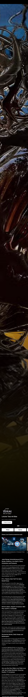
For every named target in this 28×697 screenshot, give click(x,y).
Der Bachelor (20, 681)
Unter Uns (4, 652)
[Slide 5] (23, 528)
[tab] (3, 5)
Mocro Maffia (7, 642)
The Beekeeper (5, 663)
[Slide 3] (21, 528)
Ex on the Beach (12, 691)
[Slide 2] (20, 528)
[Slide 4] (22, 528)
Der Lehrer (15, 641)
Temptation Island (18, 690)
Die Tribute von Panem (14, 663)
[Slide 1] (18, 528)
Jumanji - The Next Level (11, 664)
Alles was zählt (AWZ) (19, 651)
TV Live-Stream (11, 569)
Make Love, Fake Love (18, 685)
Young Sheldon (16, 642)
